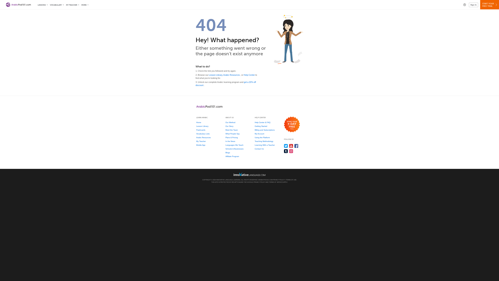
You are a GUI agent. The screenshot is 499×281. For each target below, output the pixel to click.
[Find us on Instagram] (291, 151)
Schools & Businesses (234, 149)
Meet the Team (231, 130)
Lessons (42, 5)
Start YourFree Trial (488, 4)
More (84, 5)
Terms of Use (291, 180)
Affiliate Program (232, 156)
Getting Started (261, 126)
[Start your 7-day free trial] (292, 125)
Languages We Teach (234, 145)
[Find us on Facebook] (296, 146)
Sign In (473, 5)
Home (198, 122)
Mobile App (200, 145)
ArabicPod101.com (265, 180)
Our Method (230, 122)
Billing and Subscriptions (265, 130)
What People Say (232, 134)
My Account (259, 134)
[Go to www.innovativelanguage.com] (249, 174)
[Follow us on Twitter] (286, 146)
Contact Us (259, 149)
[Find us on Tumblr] (286, 151)
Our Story (229, 126)
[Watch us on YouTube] (291, 146)
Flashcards (200, 130)
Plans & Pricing (231, 137)
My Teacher (71, 5)
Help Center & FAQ (262, 122)
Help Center (249, 75)
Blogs (227, 153)
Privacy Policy (279, 180)
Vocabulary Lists (203, 134)
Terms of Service (276, 182)
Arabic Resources (231, 75)
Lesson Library (215, 75)
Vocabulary (56, 5)
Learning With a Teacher (265, 145)
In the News (230, 141)
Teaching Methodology (264, 141)
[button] (465, 4)
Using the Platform (262, 137)
